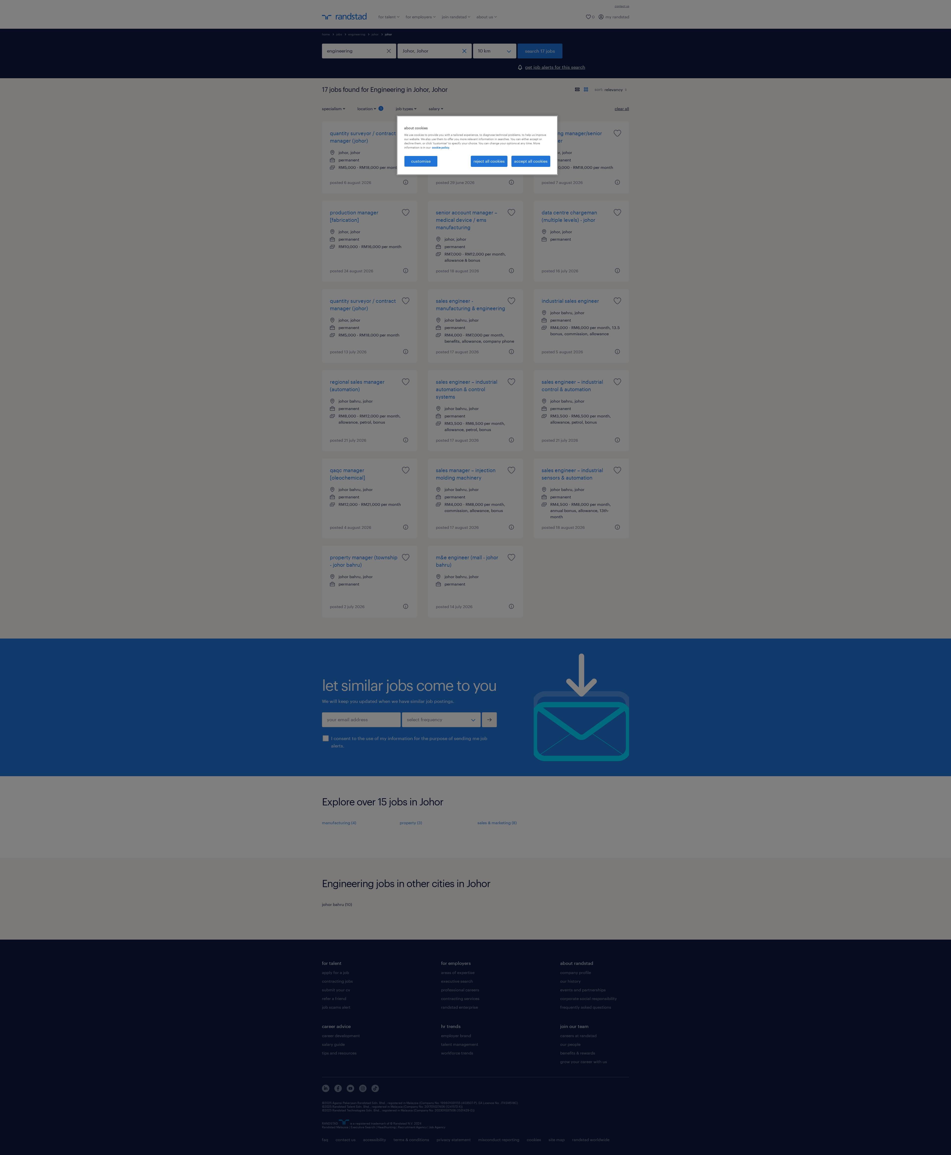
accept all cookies (531, 161)
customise (421, 161)
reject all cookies (489, 161)
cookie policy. (441, 147)
